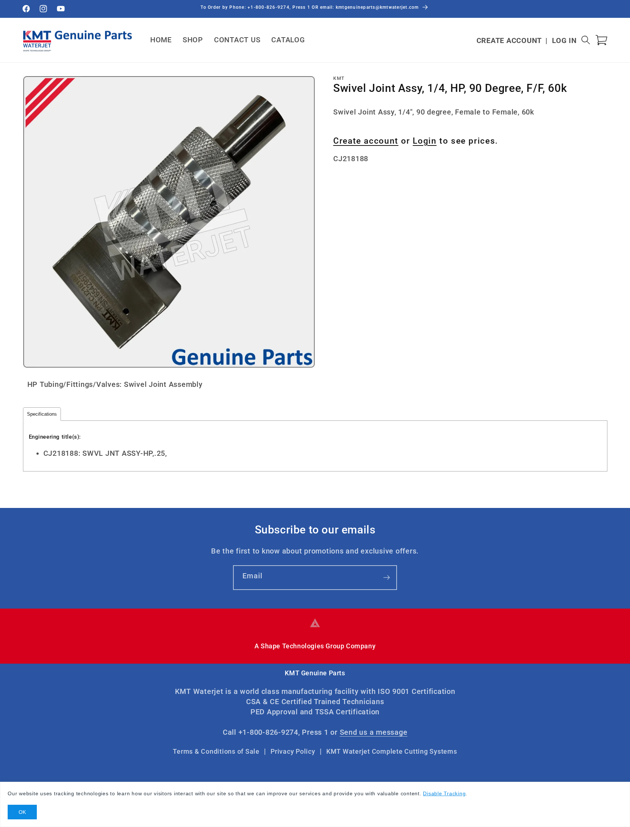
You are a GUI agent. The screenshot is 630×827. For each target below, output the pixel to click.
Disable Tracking (444, 793)
